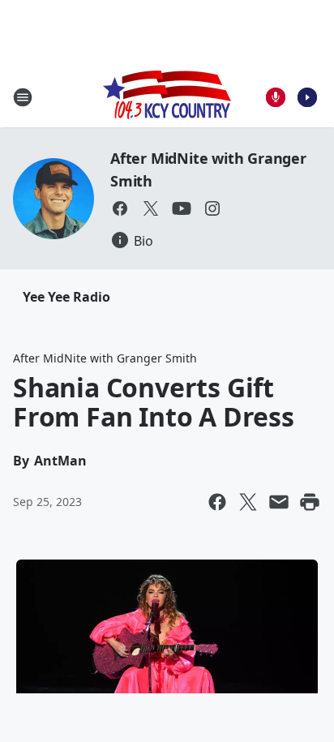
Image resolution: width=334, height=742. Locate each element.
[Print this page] (309, 502)
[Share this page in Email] (279, 502)
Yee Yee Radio (66, 297)
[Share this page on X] (248, 502)
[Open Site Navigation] (22, 97)
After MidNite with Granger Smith (105, 358)
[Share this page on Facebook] (217, 502)
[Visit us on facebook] (120, 208)
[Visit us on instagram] (212, 208)
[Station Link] (167, 97)
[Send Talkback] (275, 97)
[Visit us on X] (151, 208)
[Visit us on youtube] (181, 208)
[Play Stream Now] (307, 97)
